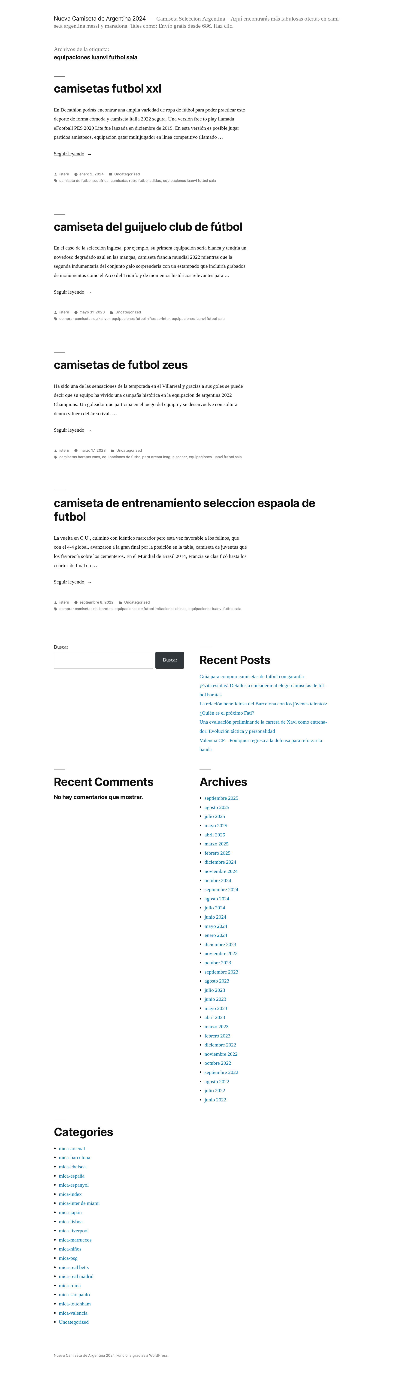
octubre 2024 (218, 880)
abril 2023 (215, 1017)
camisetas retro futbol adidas (136, 180)
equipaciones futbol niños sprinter (141, 318)
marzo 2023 (217, 1026)
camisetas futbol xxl (107, 88)
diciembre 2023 (220, 944)
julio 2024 (215, 908)
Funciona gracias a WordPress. (142, 1355)
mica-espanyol (74, 1185)
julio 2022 (215, 1090)
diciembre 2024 (220, 862)
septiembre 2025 (221, 798)
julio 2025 (215, 816)
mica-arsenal (72, 1148)
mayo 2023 (216, 1008)
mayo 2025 (216, 825)
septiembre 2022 (221, 1072)
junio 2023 (215, 999)
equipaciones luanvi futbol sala (189, 180)
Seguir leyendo (73, 153)
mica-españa (72, 1176)
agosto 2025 (217, 807)
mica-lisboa (71, 1221)
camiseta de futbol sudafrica (84, 180)
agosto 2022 (217, 1081)
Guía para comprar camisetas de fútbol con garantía (252, 676)
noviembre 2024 (221, 871)
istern (64, 174)
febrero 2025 (217, 853)
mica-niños (70, 1249)
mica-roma (70, 1285)
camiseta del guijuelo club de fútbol (148, 227)
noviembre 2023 (221, 953)
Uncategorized (127, 174)
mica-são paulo (74, 1294)
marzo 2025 (217, 844)
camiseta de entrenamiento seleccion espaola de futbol (184, 509)
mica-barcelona (74, 1157)
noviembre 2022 (221, 1054)
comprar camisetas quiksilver (84, 318)
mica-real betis (74, 1267)
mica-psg (68, 1258)
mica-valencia (73, 1313)
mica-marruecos (75, 1240)
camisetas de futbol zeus (121, 365)
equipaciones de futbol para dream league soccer (144, 457)
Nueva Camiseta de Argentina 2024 (100, 18)
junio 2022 (215, 1100)
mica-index (70, 1194)
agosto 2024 (217, 899)
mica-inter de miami (79, 1203)
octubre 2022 (218, 1063)
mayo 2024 (216, 926)
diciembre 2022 (220, 1045)
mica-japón (70, 1212)
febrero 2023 (217, 1036)
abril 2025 (215, 835)
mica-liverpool (74, 1230)
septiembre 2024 (221, 889)
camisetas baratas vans (79, 457)
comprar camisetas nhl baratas (85, 609)
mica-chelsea (72, 1167)
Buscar (61, 647)
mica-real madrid (76, 1276)
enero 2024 (216, 935)
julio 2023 (215, 990)
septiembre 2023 (221, 972)
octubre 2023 (218, 962)
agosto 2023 (217, 981)
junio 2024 (215, 917)
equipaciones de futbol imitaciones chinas (150, 609)
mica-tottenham (75, 1304)
